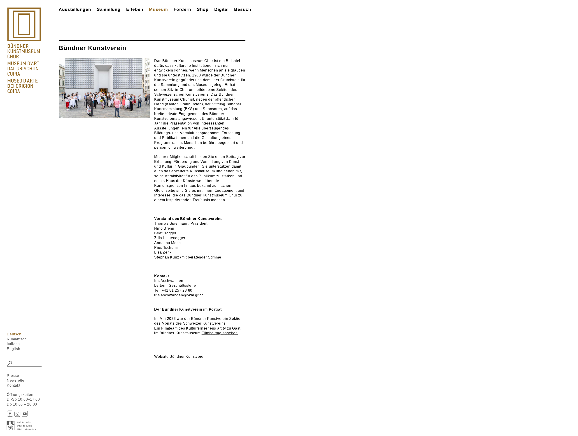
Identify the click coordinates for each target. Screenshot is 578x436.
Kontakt (13, 385)
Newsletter (16, 380)
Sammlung (109, 9)
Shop (203, 9)
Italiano (13, 344)
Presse (13, 376)
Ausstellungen (75, 9)
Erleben (134, 9)
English (13, 349)
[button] (10, 363)
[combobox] (24, 363)
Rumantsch (17, 339)
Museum (158, 9)
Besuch (242, 9)
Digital (221, 9)
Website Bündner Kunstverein (180, 356)
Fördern (182, 9)
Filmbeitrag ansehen (220, 333)
